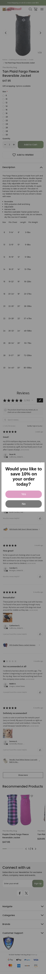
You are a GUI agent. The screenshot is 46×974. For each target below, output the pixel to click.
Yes (23, 494)
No (24, 503)
